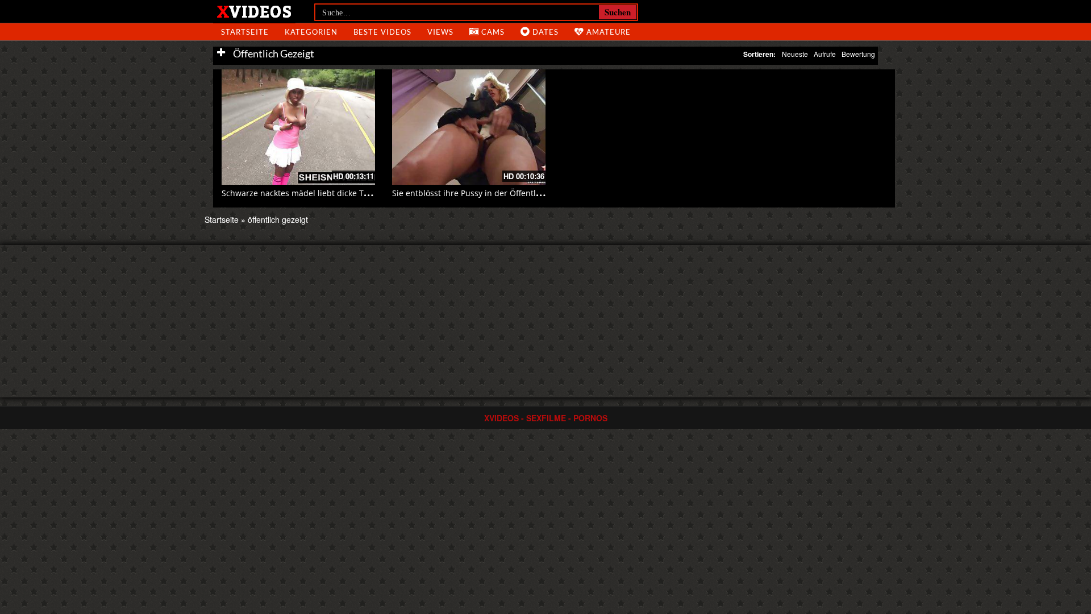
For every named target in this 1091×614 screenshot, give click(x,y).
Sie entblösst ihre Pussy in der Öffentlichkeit (476, 193)
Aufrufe (825, 54)
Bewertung (858, 54)
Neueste (795, 54)
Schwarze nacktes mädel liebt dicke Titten (301, 193)
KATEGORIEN (311, 31)
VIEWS (440, 31)
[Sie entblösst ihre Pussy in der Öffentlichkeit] (469, 127)
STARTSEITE (245, 31)
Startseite (222, 219)
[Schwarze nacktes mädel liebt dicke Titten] (298, 127)
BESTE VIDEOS (382, 31)
